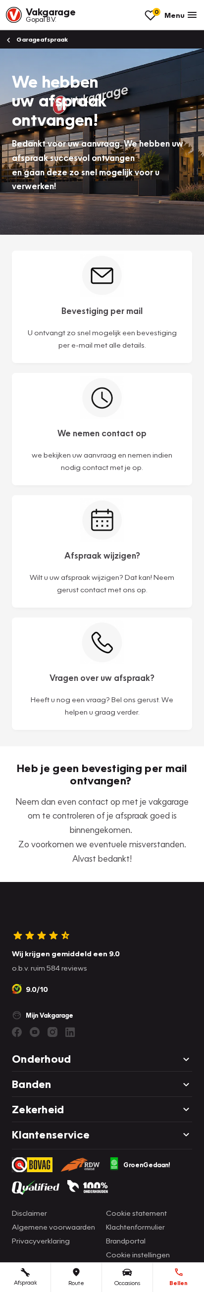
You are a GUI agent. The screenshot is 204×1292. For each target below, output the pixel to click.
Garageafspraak (41, 39)
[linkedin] (70, 1032)
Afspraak (25, 1282)
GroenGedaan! (146, 1165)
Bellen (178, 1283)
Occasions (127, 1283)
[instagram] (52, 1032)
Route (76, 1283)
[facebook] (17, 1032)
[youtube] (35, 1032)
